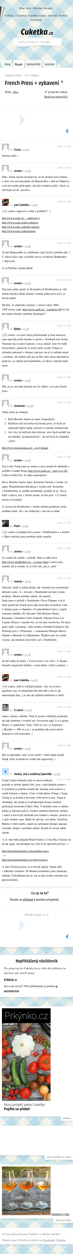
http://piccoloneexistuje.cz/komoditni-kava (25, 851)
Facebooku (49, 1240)
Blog (22, 8)
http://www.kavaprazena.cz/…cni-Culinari (25, 448)
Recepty (48, 8)
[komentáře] (33, 64)
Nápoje (35, 75)
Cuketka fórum (13, 75)
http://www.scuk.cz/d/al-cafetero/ (20, 222)
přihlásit (28, 899)
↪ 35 (4, 335)
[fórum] (18, 64)
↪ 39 (4, 532)
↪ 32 (4, 211)
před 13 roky (64, 146)
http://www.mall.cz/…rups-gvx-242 (48, 471)
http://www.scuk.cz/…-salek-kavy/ (21, 218)
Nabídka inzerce (37, 15)
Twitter (63, 15)
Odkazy (9, 15)
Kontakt (53, 15)
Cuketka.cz (37, 32)
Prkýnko (37, 8)
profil (26, 150)
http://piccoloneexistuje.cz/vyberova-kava (24, 860)
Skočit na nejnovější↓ (56, 96)
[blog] (7, 64)
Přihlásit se (10, 979)
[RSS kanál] (64, 81)
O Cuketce (21, 15)
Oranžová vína (60, 1214)
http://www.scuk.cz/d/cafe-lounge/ (21, 227)
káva (15, 92)
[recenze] (49, 64)
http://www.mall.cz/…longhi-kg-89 (42, 309)
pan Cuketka (21, 205)
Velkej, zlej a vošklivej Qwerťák (32, 774)
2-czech (18, 710)
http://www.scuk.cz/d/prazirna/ (19, 231)
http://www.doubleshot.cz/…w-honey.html (25, 562)
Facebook (36, 20)
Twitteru (60, 1240)
